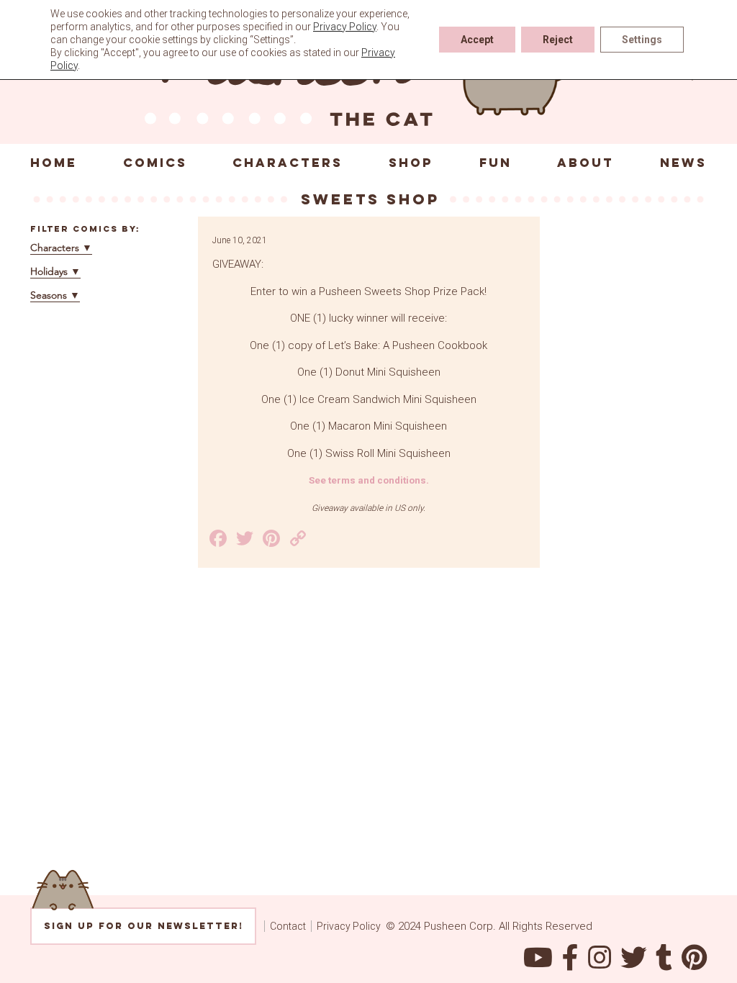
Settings (642, 39)
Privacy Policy (349, 926)
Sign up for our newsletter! (143, 925)
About (585, 163)
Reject (558, 39)
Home (53, 163)
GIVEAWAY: (237, 264)
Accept (477, 39)
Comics (155, 163)
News (683, 163)
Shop (411, 163)
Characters (287, 163)
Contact (288, 926)
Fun (495, 163)
